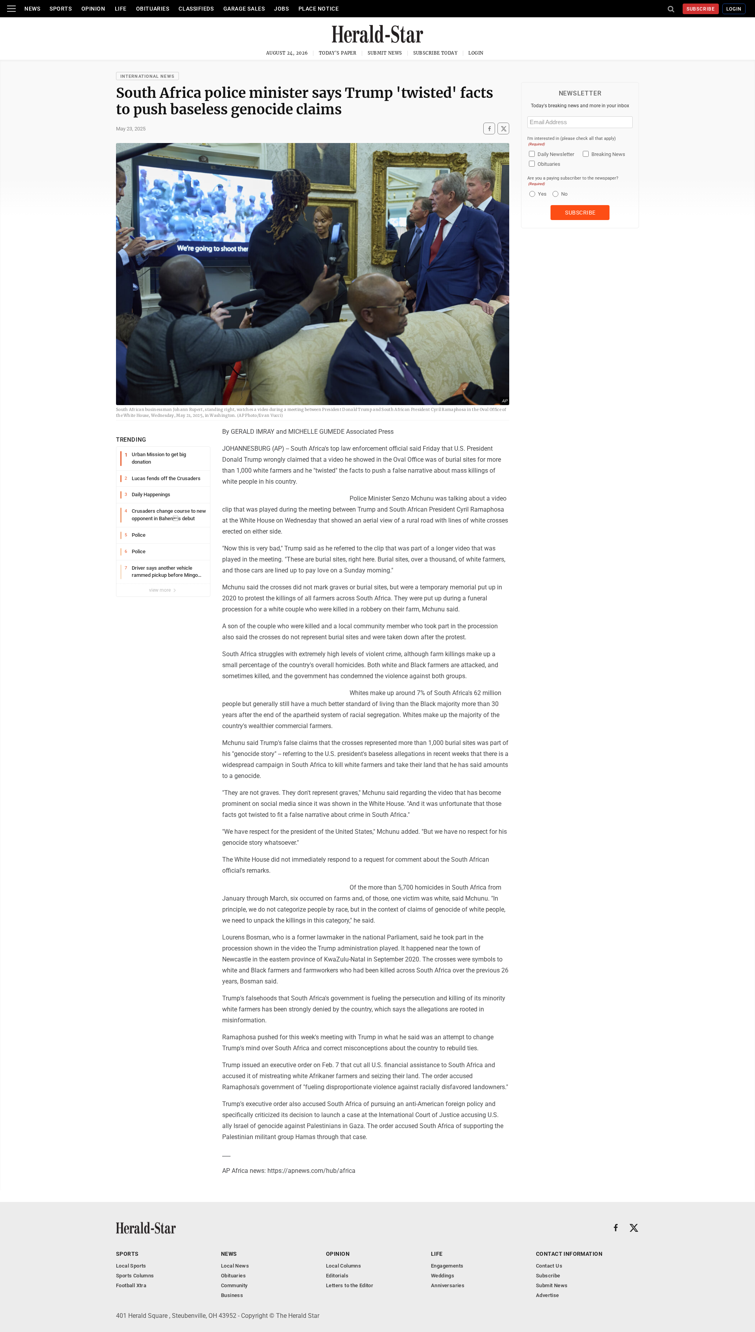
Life (121, 9)
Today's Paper (338, 53)
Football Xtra (131, 1285)
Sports (61, 9)
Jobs (281, 9)
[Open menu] (11, 9)
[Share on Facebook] (489, 128)
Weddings (442, 1276)
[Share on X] (503, 128)
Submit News (385, 53)
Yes (541, 194)
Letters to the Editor (349, 1285)
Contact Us (549, 1266)
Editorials (337, 1276)
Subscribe (701, 9)
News (32, 9)
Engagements (447, 1266)
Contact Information (569, 1254)
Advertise (547, 1295)
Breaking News (608, 154)
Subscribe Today (435, 53)
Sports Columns (135, 1276)
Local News (235, 1266)
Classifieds (196, 9)
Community (234, 1285)
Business (232, 1295)
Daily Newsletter (556, 154)
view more (160, 590)
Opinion (93, 9)
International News (147, 76)
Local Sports (131, 1266)
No (564, 194)
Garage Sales (244, 9)
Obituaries (152, 9)
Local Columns (343, 1266)
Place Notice (318, 9)
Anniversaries (447, 1285)
